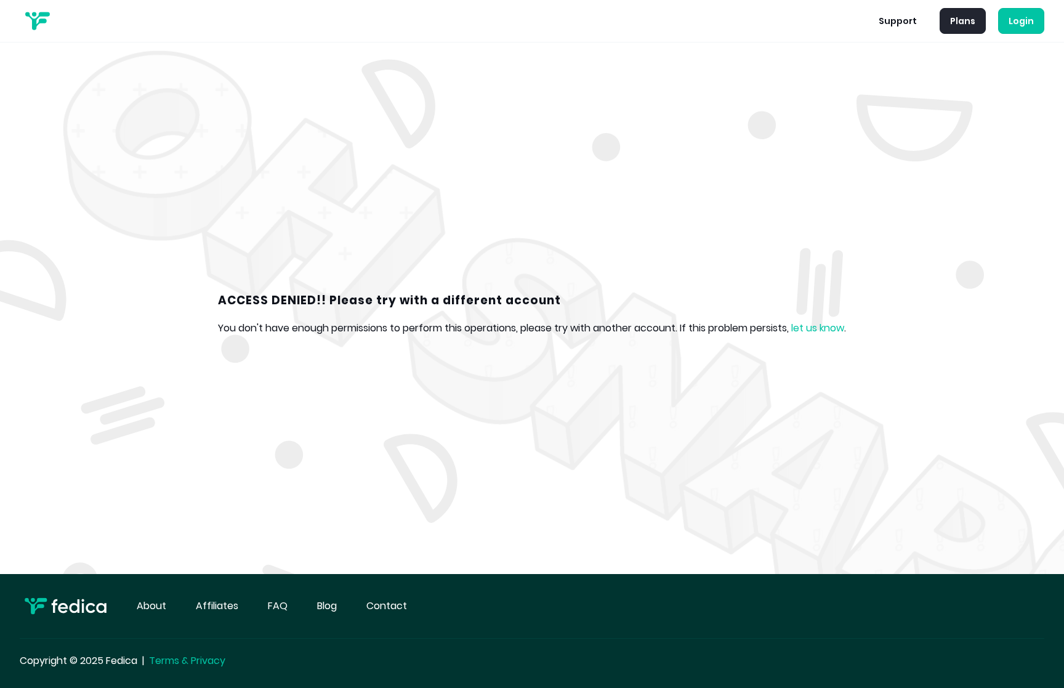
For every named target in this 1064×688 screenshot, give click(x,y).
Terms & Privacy (187, 661)
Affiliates (217, 606)
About (151, 606)
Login (1021, 21)
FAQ (278, 606)
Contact (386, 606)
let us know (817, 328)
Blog (327, 606)
